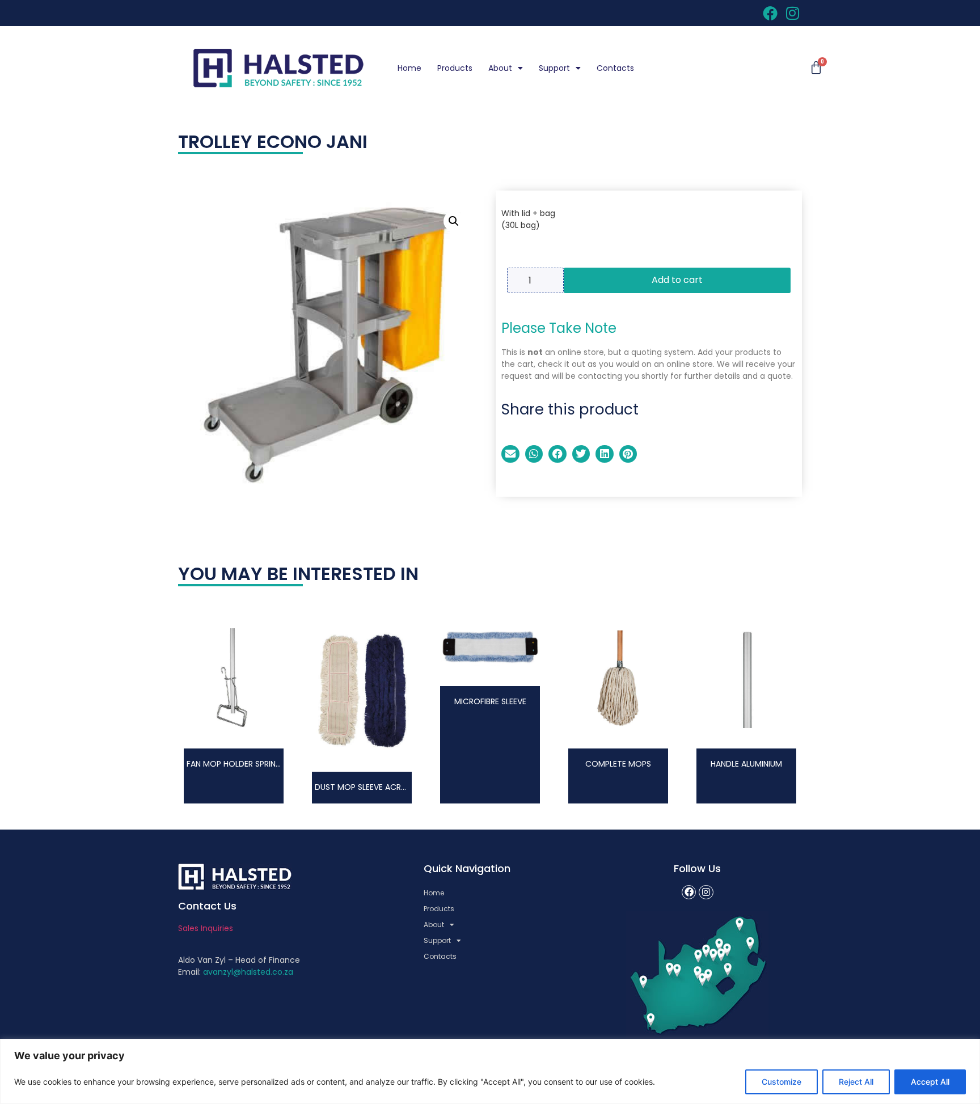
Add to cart (677, 279)
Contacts (615, 68)
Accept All (930, 1081)
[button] (453, 221)
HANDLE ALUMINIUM (746, 763)
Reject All (856, 1081)
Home (409, 68)
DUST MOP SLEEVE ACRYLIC (366, 787)
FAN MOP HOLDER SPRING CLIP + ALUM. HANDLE (274, 763)
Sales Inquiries (205, 928)
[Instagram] (706, 892)
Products (454, 68)
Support (554, 68)
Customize (781, 1081)
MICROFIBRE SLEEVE (490, 701)
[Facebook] (689, 892)
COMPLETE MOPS (618, 763)
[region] (490, 1071)
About (500, 68)
